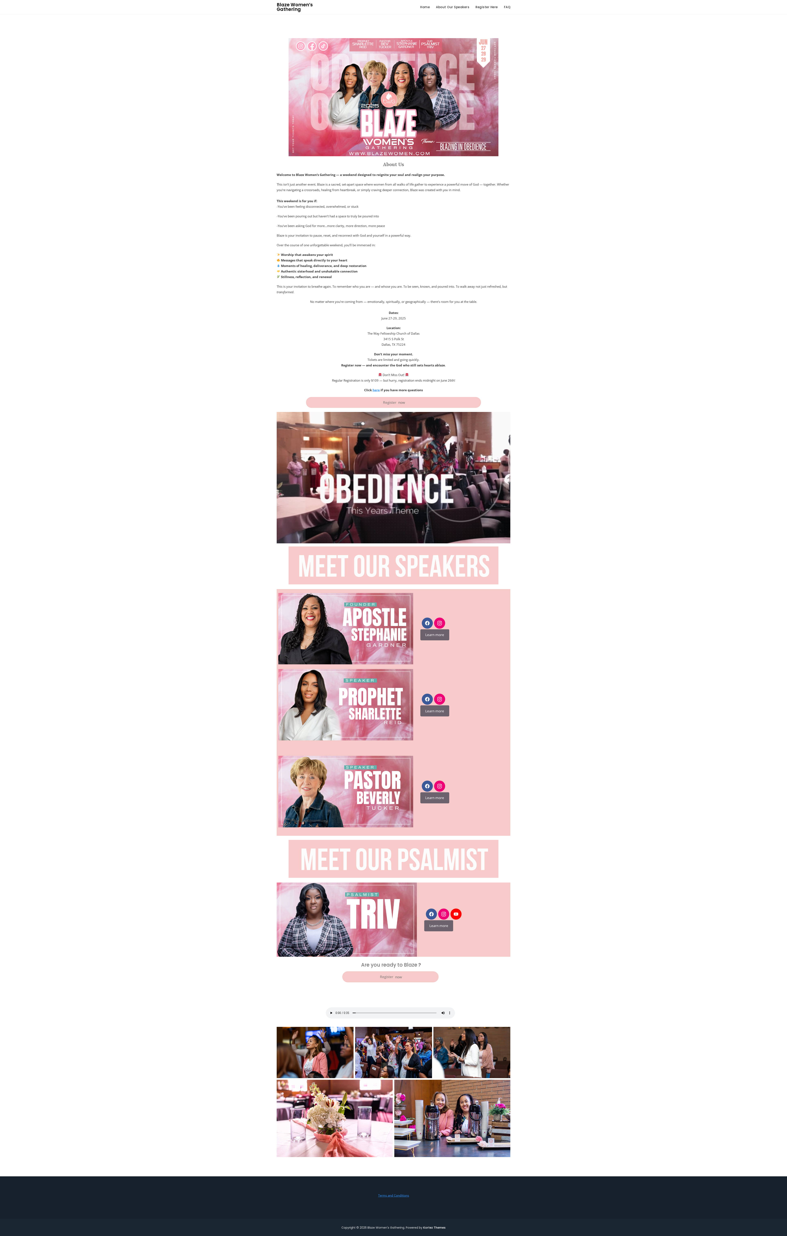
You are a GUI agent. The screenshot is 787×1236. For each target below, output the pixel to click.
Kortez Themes (434, 1228)
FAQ (507, 7)
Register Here (486, 7)
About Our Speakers (452, 7)
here (376, 390)
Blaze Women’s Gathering (295, 7)
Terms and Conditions (393, 1195)
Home (425, 7)
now (394, 402)
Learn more (434, 634)
